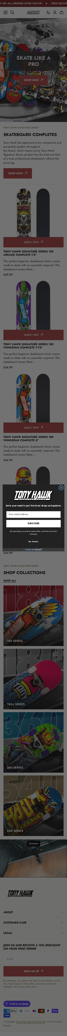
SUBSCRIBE (33, 524)
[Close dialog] (61, 488)
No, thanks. (33, 541)
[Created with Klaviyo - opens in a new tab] (33, 549)
